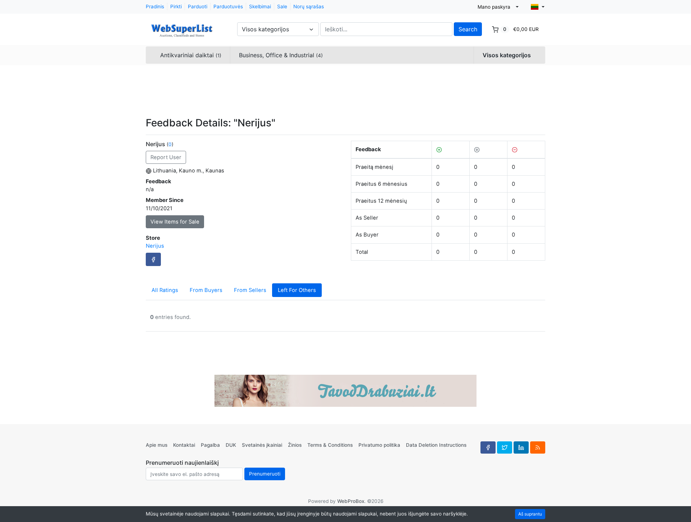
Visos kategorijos (507, 55)
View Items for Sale (174, 222)
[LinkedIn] (521, 447)
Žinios (295, 445)
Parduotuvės (228, 6)
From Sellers (250, 290)
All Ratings (165, 290)
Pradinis (155, 6)
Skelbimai (260, 6)
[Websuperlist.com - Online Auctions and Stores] (182, 26)
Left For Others (297, 290)
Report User (165, 157)
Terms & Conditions (330, 445)
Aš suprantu (530, 514)
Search (468, 29)
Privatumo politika (379, 445)
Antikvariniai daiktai (190, 55)
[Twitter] (504, 447)
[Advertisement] (345, 90)
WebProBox (350, 501)
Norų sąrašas (308, 6)
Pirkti (176, 6)
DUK (231, 445)
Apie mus (156, 445)
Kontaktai (184, 445)
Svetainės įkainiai (262, 445)
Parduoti (197, 6)
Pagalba (210, 445)
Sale (282, 6)
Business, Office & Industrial (281, 55)
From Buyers (206, 290)
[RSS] (537, 447)
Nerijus (155, 246)
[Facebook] (153, 259)
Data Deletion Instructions (436, 445)
